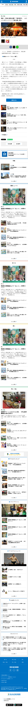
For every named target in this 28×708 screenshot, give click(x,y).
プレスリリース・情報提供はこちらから (9, 676)
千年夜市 (4, 134)
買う (15, 4)
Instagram (17, 670)
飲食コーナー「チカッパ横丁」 (11, 56)
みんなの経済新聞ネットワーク (14, 695)
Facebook (10, 670)
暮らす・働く (20, 4)
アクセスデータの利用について (7, 678)
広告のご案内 (4, 682)
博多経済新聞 (14, 2)
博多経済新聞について (6, 675)
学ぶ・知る (25, 4)
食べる (7, 4)
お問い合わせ (4, 680)
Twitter (14, 670)
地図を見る (14, 100)
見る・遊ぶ (11, 4)
